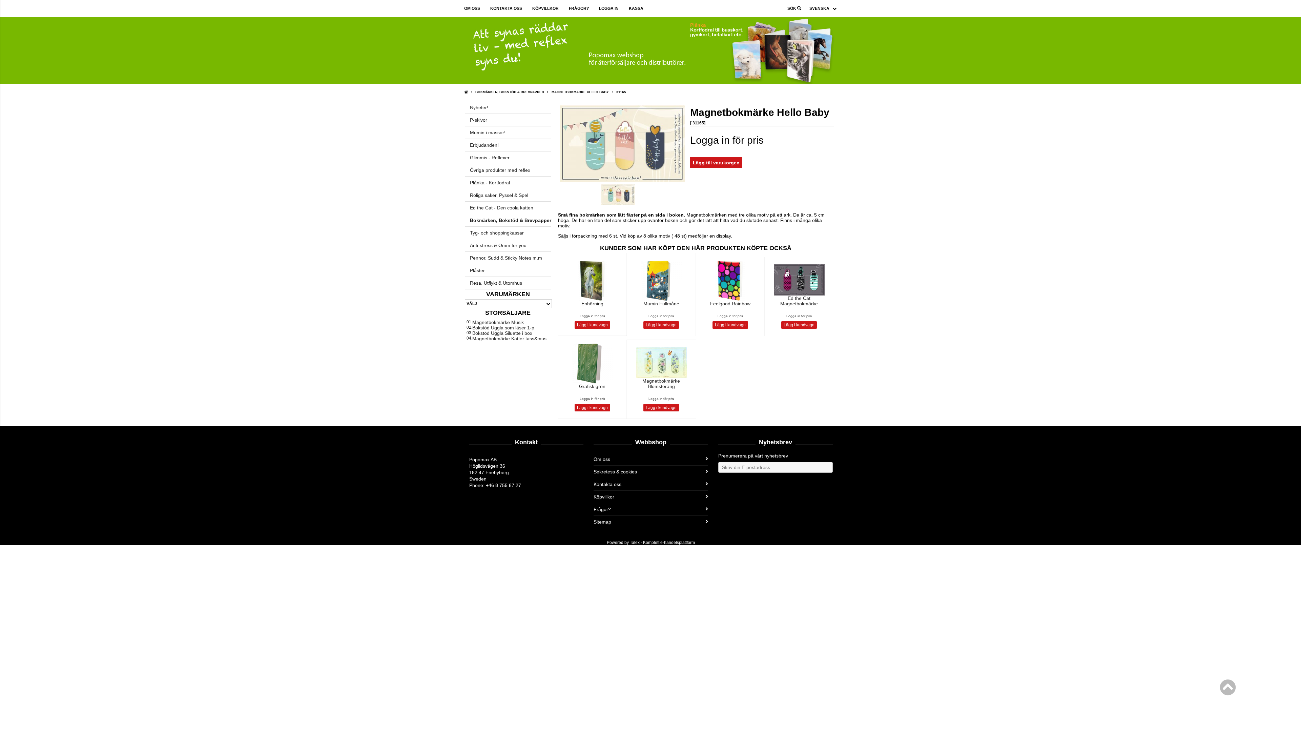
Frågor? (579, 8)
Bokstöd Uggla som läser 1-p (503, 327)
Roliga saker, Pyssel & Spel (499, 195)
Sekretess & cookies (615, 471)
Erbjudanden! (484, 145)
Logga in (609, 8)
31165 (621, 92)
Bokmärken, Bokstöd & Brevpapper (509, 92)
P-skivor (478, 120)
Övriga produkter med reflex (500, 170)
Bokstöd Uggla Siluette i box (502, 333)
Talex (635, 542)
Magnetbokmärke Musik (498, 322)
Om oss (472, 8)
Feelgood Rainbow (730, 303)
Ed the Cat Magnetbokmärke (799, 301)
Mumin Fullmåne (661, 303)
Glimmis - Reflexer (490, 157)
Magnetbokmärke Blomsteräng (661, 383)
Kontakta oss (506, 8)
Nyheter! (479, 107)
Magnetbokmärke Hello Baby (580, 92)
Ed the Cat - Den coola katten (501, 207)
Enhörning (592, 303)
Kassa (636, 8)
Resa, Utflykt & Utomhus (496, 283)
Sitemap (602, 522)
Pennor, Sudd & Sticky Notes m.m (506, 258)
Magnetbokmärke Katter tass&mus (509, 338)
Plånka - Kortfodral (490, 182)
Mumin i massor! (487, 132)
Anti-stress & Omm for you (498, 245)
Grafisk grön (592, 386)
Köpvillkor (545, 8)
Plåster (477, 270)
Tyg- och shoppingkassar (497, 233)
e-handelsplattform (677, 542)
